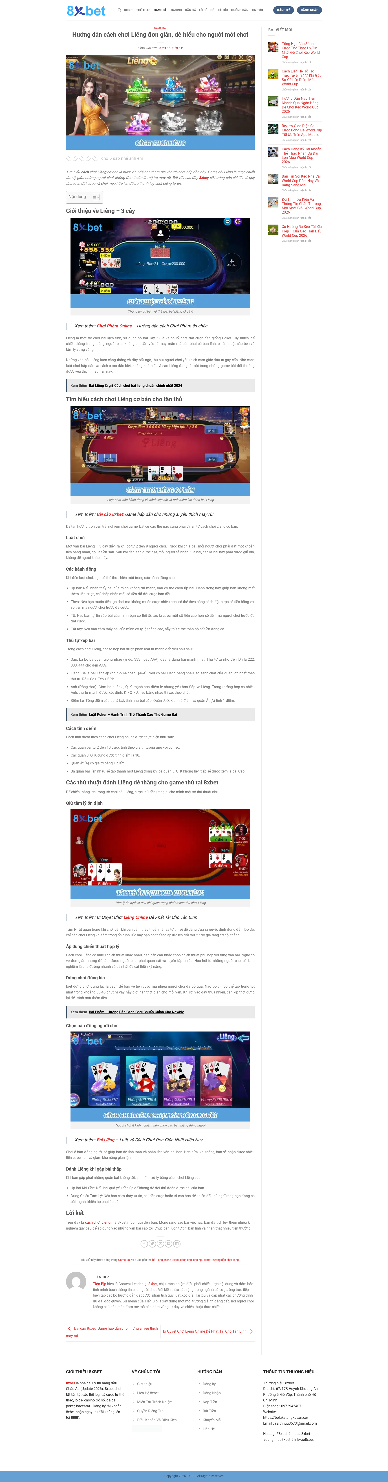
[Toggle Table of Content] (93, 197)
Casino (176, 10)
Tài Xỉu (223, 10)
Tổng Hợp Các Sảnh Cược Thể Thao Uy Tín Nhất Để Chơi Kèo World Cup (301, 50)
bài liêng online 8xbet (165, 1259)
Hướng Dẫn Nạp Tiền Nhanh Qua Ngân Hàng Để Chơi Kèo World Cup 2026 (300, 105)
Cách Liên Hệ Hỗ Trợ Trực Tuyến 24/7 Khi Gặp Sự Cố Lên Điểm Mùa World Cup (302, 77)
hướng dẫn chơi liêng (225, 1259)
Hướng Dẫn (239, 10)
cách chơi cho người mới (195, 1259)
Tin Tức (257, 10)
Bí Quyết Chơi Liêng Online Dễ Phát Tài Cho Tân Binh (205, 1331)
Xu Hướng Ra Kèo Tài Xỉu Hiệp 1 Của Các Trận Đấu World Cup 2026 (302, 231)
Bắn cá (190, 10)
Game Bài (161, 10)
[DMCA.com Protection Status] (147, 1428)
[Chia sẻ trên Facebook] (144, 1244)
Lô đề (203, 10)
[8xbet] (88, 10)
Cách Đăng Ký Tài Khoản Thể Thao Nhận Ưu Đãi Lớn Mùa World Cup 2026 (301, 155)
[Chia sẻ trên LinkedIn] (177, 1244)
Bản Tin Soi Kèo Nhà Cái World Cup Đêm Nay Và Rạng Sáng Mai (301, 180)
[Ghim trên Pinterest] (168, 1244)
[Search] (119, 10)
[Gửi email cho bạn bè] (160, 1244)
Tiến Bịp (177, 48)
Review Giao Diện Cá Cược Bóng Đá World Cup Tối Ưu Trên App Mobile (302, 130)
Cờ (212, 10)
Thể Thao (143, 10)
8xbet (128, 10)
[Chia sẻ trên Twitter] (152, 1244)
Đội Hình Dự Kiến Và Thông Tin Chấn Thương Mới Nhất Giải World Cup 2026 (301, 206)
